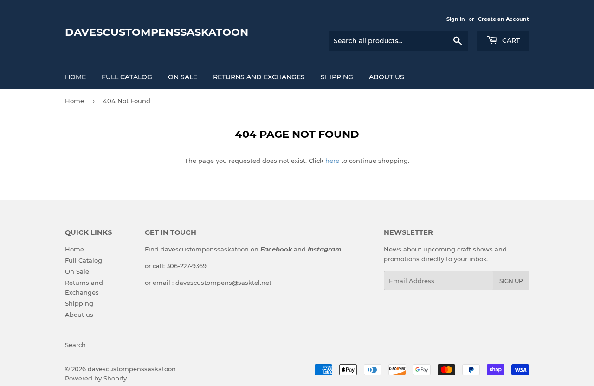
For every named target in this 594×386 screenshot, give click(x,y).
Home (75, 77)
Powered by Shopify (96, 378)
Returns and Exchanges (259, 77)
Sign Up (511, 280)
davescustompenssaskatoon (156, 32)
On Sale (182, 77)
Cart (510, 40)
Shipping (337, 77)
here (332, 160)
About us (386, 77)
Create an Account (503, 19)
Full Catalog (127, 77)
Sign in (455, 19)
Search (75, 344)
